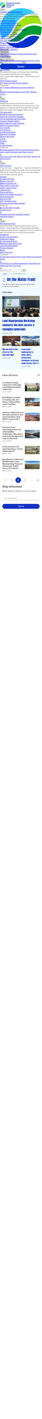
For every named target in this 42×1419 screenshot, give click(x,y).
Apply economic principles (12, 117)
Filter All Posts (10, 375)
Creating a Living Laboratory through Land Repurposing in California (11, 386)
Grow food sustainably (10, 34)
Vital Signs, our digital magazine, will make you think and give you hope (20, 264)
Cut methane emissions (10, 25)
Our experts (5, 130)
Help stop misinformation (11, 194)
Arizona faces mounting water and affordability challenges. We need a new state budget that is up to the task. (12, 433)
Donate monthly (7, 179)
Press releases (6, 248)
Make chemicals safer (9, 47)
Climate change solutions (11, 12)
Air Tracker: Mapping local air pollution (17, 87)
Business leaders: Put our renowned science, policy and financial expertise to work (19, 151)
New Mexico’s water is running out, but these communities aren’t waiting (11, 400)
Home (5, 274)
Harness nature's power (10, 41)
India (2, 143)
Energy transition (8, 21)
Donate (21, 66)
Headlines (4, 235)
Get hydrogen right (8, 27)
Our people (5, 128)
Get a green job (7, 197)
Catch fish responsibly (10, 36)
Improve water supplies (10, 38)
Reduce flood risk (7, 43)
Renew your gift (7, 181)
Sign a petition (6, 192)
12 (38, 480)
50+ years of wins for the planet (14, 83)
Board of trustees (8, 134)
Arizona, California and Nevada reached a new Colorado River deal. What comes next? (12, 415)
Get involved (5, 166)
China (2, 139)
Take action (5, 190)
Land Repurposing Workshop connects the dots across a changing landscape (18, 325)
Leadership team (7, 132)
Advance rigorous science (11, 114)
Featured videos (7, 239)
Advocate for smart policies (12, 123)
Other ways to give (8, 188)
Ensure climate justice (10, 121)
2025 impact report (8, 81)
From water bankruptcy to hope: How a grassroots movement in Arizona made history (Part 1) (30, 356)
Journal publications (9, 246)
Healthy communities (9, 45)
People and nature (8, 32)
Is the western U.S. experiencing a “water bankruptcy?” (12, 449)
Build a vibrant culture (9, 125)
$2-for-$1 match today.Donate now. (10, 209)
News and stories (7, 224)
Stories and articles (8, 241)
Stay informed (6, 252)
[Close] (40, 1)
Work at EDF (5, 199)
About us (4, 101)
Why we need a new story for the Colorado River (10, 352)
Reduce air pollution (9, 49)
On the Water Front (21, 279)
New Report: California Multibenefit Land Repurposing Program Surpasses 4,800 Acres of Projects (12, 463)
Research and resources (11, 243)
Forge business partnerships (13, 119)
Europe (3, 141)
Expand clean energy (9, 23)
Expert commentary (9, 237)
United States (6, 145)
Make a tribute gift (8, 183)
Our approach (6, 112)
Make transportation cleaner (13, 30)
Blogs (2, 250)
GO (24, 62)
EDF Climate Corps (8, 201)
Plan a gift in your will (9, 186)
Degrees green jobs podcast (12, 203)
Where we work (7, 136)
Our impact (5, 70)
